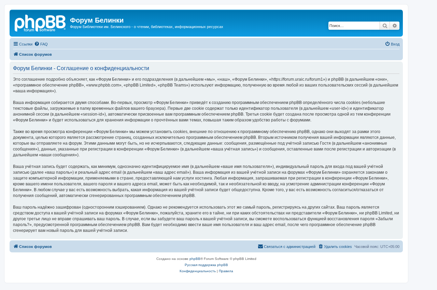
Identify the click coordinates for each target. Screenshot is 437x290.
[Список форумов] (40, 22)
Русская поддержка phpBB (206, 265)
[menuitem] (41, 44)
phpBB (194, 259)
